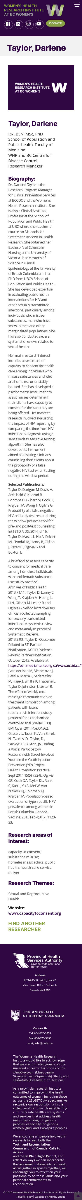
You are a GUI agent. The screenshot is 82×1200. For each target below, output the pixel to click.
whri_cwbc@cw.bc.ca (40, 1043)
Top (78, 1196)
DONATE (55, 23)
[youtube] (39, 24)
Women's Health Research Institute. (34, 1192)
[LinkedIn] (18, 24)
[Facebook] (8, 24)
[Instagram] (29, 24)
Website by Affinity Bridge (50, 1196)
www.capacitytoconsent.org (34, 913)
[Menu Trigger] (77, 4)
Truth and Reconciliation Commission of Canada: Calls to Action (36, 1148)
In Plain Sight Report (40, 1156)
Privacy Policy (25, 1196)
